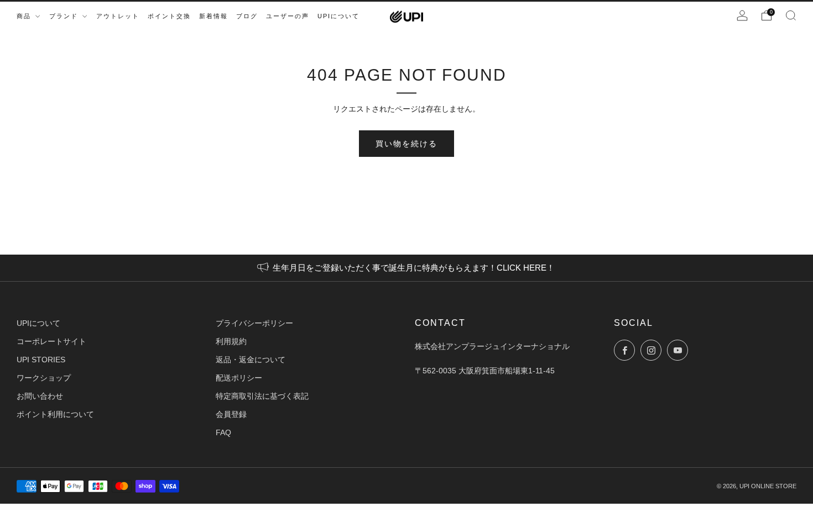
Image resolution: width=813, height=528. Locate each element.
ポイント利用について (55, 414)
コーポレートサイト (51, 341)
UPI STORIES (41, 359)
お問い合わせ (40, 396)
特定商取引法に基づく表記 (262, 396)
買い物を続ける (406, 143)
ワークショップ (44, 377)
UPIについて (38, 323)
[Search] (790, 15)
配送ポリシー (239, 377)
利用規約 (231, 341)
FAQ (223, 432)
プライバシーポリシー (254, 323)
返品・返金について (250, 359)
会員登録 (231, 414)
